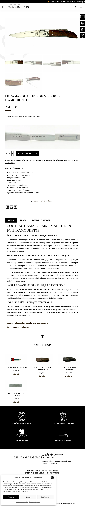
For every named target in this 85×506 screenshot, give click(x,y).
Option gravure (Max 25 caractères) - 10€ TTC (25, 116)
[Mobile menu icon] (81, 7)
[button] (52, 478)
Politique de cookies (22, 502)
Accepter (11, 497)
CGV (74, 504)
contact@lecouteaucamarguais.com (56, 461)
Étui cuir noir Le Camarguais (69, 368)
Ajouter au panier (27, 153)
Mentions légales (34, 502)
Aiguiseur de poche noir (16, 367)
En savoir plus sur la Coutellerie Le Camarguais (27, 323)
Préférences (45, 497)
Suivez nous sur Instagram (18, 327)
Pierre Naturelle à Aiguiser (16, 394)
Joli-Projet (56, 504)
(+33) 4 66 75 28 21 (49, 464)
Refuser (28, 497)
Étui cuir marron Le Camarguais (42, 368)
